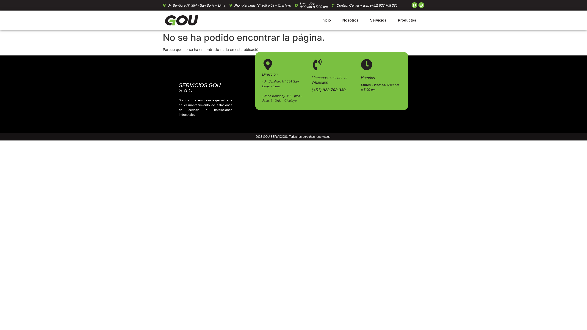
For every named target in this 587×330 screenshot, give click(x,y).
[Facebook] (414, 5)
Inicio (326, 20)
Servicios (378, 20)
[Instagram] (421, 5)
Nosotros (350, 20)
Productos (407, 20)
